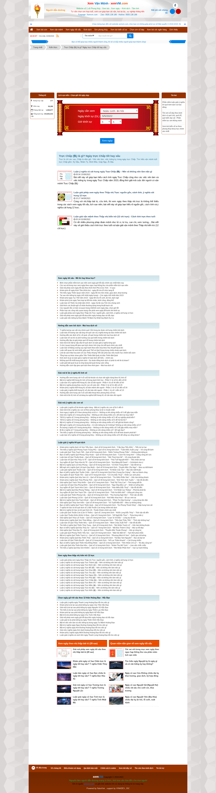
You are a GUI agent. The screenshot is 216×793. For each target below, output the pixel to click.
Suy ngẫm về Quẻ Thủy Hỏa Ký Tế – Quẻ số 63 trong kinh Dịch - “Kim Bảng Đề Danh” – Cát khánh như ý (101, 462)
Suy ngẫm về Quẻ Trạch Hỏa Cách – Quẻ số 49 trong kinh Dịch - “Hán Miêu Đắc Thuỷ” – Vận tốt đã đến (101, 487)
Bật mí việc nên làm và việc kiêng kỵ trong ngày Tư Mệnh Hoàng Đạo (87, 623)
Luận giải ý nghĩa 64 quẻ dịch (71, 442)
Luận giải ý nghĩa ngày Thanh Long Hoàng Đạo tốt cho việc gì (84, 602)
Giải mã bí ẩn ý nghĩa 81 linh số (72, 373)
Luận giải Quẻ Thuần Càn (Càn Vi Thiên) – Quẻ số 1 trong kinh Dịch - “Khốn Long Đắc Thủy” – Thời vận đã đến (104, 513)
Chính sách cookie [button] (108, 768)
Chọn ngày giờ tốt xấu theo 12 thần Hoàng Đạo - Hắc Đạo (84, 598)
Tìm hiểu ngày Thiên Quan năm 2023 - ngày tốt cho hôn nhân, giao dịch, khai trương (93, 293)
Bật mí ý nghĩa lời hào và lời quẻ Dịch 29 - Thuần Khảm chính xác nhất (88, 510)
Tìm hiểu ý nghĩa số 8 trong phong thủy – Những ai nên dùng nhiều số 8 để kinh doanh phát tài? (98, 433)
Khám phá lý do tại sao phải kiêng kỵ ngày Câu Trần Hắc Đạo (84, 605)
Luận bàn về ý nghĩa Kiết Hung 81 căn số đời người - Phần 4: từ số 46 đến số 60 (92, 383)
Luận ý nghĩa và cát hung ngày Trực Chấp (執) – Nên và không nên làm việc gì (113, 171)
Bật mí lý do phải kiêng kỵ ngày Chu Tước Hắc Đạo (80, 615)
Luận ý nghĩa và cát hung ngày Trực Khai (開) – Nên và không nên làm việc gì (91, 570)
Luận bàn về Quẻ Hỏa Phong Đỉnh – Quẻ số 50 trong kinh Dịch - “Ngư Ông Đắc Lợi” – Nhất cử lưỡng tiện (102, 485)
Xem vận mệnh (56, 29)
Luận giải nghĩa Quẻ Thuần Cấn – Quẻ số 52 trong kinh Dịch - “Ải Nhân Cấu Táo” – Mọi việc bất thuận (100, 470)
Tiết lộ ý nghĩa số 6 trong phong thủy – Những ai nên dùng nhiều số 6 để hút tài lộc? (93, 420)
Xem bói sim (41, 29)
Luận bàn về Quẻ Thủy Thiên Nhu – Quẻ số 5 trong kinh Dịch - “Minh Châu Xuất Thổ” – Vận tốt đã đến (100, 523)
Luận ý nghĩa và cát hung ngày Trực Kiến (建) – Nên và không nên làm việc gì (91, 590)
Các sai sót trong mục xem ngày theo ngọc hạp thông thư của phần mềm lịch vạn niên (94, 285)
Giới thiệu (173, 29)
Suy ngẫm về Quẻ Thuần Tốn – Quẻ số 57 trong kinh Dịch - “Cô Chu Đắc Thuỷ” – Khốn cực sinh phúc (100, 475)
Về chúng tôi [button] (56, 768)
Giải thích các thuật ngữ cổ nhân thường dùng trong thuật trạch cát (86, 305)
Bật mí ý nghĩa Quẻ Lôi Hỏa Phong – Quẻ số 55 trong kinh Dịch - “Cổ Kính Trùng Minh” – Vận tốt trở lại (100, 465)
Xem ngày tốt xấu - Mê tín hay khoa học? (76, 278)
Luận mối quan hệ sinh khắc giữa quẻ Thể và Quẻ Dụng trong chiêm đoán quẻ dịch (93, 350)
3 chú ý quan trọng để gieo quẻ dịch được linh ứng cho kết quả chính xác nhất (91, 345)
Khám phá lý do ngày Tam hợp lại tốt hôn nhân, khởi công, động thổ (87, 300)
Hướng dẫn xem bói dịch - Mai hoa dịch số (77, 325)
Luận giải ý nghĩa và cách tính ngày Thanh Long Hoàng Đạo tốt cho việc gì (89, 635)
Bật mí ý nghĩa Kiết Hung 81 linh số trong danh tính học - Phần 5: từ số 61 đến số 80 (93, 380)
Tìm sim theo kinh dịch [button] (144, 768)
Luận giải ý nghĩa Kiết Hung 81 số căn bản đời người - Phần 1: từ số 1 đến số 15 (92, 390)
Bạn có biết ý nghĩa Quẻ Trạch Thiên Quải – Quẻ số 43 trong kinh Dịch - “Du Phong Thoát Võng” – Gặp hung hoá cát (106, 505)
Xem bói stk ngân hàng (157, 29)
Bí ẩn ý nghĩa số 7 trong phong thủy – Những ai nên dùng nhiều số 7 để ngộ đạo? (92, 430)
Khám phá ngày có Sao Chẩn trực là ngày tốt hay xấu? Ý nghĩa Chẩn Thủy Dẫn (90, 664)
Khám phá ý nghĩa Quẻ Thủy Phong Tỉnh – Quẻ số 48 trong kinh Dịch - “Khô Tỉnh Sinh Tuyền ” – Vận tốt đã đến (104, 480)
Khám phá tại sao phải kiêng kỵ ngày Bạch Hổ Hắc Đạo (82, 612)
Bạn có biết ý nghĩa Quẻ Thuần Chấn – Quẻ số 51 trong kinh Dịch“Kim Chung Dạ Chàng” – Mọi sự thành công (104, 472)
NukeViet (101, 788)
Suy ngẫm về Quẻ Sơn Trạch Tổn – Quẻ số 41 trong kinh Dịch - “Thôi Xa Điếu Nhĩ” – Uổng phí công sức (101, 492)
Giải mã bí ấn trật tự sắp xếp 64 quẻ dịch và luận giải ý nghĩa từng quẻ (88, 343)
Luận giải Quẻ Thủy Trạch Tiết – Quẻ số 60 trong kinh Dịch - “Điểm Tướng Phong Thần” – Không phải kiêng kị (103, 452)
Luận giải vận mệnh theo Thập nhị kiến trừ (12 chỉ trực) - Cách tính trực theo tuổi (114, 216)
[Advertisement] (108, 72)
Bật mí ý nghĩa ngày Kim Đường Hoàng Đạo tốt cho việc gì (83, 628)
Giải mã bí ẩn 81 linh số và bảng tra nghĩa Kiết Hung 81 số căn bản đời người (91, 395)
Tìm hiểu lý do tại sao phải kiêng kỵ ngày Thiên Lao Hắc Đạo (84, 610)
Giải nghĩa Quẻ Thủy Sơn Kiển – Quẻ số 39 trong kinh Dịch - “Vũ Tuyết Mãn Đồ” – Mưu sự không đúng (100, 503)
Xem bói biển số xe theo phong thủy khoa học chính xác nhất (173, 128)
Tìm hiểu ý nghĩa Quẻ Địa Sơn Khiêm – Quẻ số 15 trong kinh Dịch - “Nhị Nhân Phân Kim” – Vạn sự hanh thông (104, 548)
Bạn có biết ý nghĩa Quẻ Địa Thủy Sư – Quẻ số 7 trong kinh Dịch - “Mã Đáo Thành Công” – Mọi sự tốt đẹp (102, 528)
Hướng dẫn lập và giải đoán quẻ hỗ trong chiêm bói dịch (82, 340)
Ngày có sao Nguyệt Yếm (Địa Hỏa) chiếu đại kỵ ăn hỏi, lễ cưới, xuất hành (141, 700)
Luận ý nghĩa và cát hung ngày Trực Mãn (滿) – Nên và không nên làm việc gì (90, 585)
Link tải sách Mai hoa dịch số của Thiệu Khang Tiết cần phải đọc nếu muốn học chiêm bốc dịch (97, 353)
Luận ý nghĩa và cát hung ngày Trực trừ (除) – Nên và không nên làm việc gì (90, 588)
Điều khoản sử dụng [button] (72, 768)
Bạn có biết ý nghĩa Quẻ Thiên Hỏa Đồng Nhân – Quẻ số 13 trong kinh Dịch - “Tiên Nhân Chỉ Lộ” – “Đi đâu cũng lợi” (106, 543)
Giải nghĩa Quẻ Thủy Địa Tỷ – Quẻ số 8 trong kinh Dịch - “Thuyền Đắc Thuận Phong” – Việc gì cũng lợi (100, 530)
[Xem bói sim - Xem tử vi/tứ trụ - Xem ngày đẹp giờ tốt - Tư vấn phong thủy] (37, 10)
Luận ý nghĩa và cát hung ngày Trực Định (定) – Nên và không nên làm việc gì (91, 565)
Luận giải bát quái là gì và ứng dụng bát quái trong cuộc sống (84, 363)
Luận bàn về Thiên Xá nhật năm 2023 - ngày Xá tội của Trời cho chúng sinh (90, 303)
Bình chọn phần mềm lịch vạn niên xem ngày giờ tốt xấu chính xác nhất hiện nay (92, 283)
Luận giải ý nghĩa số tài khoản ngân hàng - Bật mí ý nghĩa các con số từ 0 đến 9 (91, 407)
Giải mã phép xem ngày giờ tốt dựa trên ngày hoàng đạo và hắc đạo (87, 315)
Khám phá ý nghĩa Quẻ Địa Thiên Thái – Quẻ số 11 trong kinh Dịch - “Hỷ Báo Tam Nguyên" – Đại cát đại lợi (102, 538)
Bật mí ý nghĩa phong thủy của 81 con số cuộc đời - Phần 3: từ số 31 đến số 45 (91, 385)
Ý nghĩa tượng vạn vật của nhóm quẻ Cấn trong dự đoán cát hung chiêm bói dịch (92, 330)
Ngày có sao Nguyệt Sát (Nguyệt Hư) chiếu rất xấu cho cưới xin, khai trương (141, 688)
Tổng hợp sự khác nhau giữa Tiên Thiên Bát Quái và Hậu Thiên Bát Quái (89, 355)
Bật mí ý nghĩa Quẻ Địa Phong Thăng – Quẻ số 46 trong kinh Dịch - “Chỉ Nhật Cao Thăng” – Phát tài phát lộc (103, 490)
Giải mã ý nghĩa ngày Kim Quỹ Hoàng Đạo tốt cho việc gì (82, 630)
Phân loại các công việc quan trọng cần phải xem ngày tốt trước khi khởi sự (90, 310)
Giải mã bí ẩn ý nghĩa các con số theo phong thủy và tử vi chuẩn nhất (87, 410)
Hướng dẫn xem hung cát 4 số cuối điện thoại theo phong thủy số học (87, 393)
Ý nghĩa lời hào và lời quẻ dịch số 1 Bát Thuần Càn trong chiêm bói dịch (88, 508)
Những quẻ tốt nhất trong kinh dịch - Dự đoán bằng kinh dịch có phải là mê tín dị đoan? (94, 360)
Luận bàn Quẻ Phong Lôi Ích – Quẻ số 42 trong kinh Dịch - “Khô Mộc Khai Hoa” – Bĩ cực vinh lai (98, 498)
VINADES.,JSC (123, 788)
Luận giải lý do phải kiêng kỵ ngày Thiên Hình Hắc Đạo (82, 620)
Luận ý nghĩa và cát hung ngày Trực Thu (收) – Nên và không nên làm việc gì (90, 573)
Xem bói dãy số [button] (125, 768)
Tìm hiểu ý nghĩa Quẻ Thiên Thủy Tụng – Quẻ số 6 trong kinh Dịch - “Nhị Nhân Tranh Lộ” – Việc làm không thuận (105, 525)
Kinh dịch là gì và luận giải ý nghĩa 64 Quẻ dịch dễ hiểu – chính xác (86, 358)
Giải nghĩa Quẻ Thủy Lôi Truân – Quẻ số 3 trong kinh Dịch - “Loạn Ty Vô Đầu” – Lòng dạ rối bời (97, 518)
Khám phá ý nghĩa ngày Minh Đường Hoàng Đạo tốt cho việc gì (85, 633)
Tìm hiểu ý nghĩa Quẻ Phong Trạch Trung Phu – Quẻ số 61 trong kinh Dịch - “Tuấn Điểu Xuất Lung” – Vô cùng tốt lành (107, 450)
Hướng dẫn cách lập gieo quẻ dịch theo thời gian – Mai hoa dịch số (87, 365)
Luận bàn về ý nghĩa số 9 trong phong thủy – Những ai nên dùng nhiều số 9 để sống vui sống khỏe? (100, 435)
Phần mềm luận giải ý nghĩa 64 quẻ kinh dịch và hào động (173, 104)
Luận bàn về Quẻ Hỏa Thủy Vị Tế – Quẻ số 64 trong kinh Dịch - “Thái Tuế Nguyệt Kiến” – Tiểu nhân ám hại (102, 460)
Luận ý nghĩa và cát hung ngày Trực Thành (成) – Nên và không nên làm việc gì (91, 563)
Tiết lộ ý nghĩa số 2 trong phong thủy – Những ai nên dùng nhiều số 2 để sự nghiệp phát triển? (97, 417)
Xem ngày (107, 140)
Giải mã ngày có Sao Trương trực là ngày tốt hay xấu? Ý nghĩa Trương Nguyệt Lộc (89, 688)
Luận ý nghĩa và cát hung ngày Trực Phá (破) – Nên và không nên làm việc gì (90, 578)
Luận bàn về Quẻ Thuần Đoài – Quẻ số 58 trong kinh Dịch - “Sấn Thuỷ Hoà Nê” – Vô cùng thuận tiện (100, 457)
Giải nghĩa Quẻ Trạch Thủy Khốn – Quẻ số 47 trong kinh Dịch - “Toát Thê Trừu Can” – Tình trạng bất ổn (101, 482)
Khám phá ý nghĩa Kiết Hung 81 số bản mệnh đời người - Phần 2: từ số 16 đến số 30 (93, 388)
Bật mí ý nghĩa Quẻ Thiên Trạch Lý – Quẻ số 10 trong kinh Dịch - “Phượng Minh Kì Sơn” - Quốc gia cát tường (103, 535)
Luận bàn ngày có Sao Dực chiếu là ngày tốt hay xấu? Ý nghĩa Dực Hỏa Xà (89, 676)
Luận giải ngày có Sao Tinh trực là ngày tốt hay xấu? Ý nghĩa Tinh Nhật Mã (89, 700)
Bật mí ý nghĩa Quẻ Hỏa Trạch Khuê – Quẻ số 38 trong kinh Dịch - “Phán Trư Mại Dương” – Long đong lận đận (104, 500)
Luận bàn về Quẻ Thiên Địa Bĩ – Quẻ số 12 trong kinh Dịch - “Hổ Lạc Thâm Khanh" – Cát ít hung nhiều (100, 540)
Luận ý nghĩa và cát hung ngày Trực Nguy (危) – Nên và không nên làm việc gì (91, 575)
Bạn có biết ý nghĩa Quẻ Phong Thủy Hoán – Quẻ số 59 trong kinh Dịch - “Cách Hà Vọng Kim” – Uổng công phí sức (105, 455)
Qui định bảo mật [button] (91, 768)
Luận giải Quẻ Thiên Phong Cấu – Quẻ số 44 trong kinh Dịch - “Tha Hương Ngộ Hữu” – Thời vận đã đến (101, 495)
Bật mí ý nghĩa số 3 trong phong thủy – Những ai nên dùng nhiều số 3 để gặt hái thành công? (97, 422)
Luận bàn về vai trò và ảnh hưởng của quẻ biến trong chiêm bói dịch (87, 338)
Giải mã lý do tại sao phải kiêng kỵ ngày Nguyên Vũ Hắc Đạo (84, 607)
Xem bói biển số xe (118, 29)
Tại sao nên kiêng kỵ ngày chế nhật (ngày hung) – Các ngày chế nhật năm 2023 (92, 295)
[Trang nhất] (32, 30)
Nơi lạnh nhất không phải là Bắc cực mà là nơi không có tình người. (109, 42)
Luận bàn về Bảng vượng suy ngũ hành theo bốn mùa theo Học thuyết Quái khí (91, 348)
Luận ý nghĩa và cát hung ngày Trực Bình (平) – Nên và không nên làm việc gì (91, 583)
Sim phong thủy (101, 29)
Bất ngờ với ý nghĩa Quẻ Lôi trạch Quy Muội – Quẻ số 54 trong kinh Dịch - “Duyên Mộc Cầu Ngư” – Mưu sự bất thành (106, 467)
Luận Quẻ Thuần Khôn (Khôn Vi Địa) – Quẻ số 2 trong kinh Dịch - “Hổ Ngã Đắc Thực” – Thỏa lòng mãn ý (101, 515)
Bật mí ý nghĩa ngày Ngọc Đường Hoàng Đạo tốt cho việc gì (83, 625)
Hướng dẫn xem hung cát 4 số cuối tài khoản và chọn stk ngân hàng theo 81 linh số (93, 378)
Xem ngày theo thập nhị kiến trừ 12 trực (76, 555)
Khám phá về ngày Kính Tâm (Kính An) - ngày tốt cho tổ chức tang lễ (87, 290)
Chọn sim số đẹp (137, 29)
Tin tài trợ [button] (160, 768)
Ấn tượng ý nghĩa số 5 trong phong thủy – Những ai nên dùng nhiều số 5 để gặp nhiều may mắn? (99, 428)
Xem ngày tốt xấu (73, 29)
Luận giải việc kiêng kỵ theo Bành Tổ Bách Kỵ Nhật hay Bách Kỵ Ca (87, 318)
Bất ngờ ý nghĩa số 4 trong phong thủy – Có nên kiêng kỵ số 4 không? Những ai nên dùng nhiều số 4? (100, 425)
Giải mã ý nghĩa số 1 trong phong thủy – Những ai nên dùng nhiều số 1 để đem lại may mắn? (97, 415)
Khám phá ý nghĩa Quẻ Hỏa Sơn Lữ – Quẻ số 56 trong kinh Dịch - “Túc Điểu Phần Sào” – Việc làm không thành (104, 477)
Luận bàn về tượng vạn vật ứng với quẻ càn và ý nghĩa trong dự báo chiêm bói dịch (93, 333)
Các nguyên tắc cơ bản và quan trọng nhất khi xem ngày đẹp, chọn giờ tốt (89, 308)
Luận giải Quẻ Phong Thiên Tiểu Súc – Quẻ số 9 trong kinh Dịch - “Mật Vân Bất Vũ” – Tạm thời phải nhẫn (101, 533)
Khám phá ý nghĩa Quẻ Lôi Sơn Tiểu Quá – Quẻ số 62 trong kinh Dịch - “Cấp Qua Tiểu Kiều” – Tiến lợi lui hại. (103, 447)
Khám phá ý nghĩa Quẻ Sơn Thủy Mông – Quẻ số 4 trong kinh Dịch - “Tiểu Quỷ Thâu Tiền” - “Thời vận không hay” (105, 520)
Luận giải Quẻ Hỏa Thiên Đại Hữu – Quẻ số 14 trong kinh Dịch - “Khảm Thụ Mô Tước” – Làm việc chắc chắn (103, 545)
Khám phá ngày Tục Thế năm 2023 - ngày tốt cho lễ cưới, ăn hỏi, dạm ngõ (89, 298)
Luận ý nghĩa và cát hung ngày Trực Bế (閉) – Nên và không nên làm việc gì (90, 568)
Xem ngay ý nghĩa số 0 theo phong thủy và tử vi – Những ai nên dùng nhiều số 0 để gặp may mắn (99, 412)
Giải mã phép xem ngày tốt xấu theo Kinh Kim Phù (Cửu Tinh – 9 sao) (87, 288)
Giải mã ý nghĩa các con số (70, 403)
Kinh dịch (88, 29)
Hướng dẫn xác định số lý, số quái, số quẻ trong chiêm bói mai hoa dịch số (89, 335)
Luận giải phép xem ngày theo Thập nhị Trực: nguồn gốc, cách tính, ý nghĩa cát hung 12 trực (96, 313)
